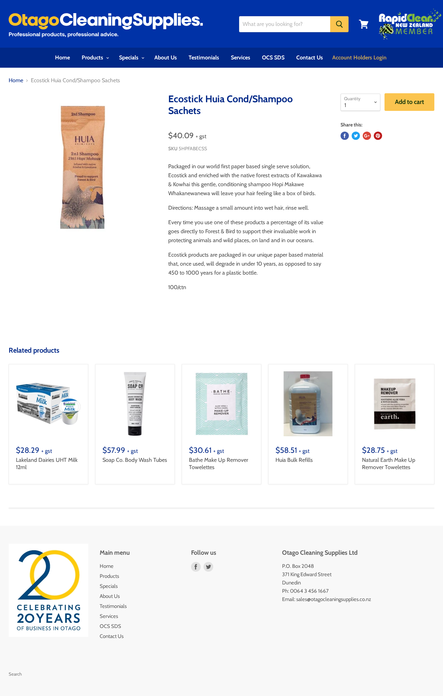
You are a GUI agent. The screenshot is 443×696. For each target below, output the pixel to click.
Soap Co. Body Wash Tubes (134, 460)
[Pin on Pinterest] (378, 136)
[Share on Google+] (367, 136)
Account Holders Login (359, 57)
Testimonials (204, 57)
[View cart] (363, 24)
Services (240, 57)
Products (93, 57)
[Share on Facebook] (345, 136)
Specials (129, 57)
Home (62, 57)
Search (15, 674)
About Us (165, 57)
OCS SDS (273, 57)
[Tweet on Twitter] (356, 136)
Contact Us (309, 57)
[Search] (339, 24)
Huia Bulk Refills (294, 460)
